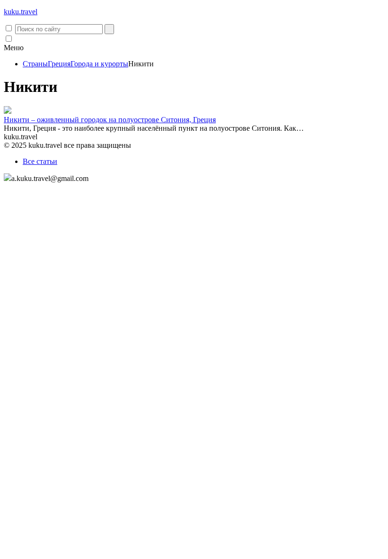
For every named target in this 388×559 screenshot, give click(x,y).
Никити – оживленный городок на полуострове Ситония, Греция (110, 120)
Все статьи (40, 161)
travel (20, 12)
